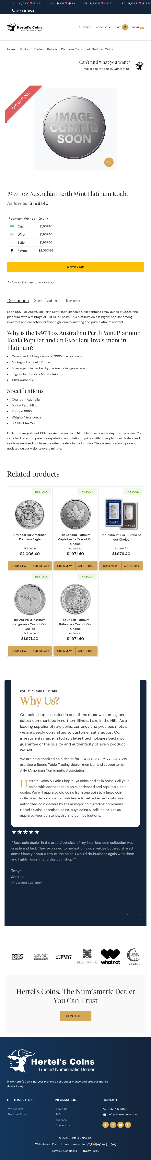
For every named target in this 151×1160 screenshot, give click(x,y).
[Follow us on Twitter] (128, 1125)
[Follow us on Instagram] (113, 1125)
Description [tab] (18, 300)
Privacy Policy (90, 1151)
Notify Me (75, 267)
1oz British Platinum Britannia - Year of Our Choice (75, 624)
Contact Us (75, 1016)
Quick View (19, 566)
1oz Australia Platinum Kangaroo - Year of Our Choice (30, 624)
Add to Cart (41, 566)
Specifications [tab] (47, 300)
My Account (15, 1109)
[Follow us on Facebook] (105, 1125)
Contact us (122, 69)
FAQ (58, 1114)
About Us (61, 1109)
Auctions (61, 1120)
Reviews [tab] (73, 300)
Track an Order (17, 1114)
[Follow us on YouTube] (120, 1125)
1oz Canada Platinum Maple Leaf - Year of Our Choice (75, 539)
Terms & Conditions (64, 1151)
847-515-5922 (25, 10)
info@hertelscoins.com (123, 1114)
